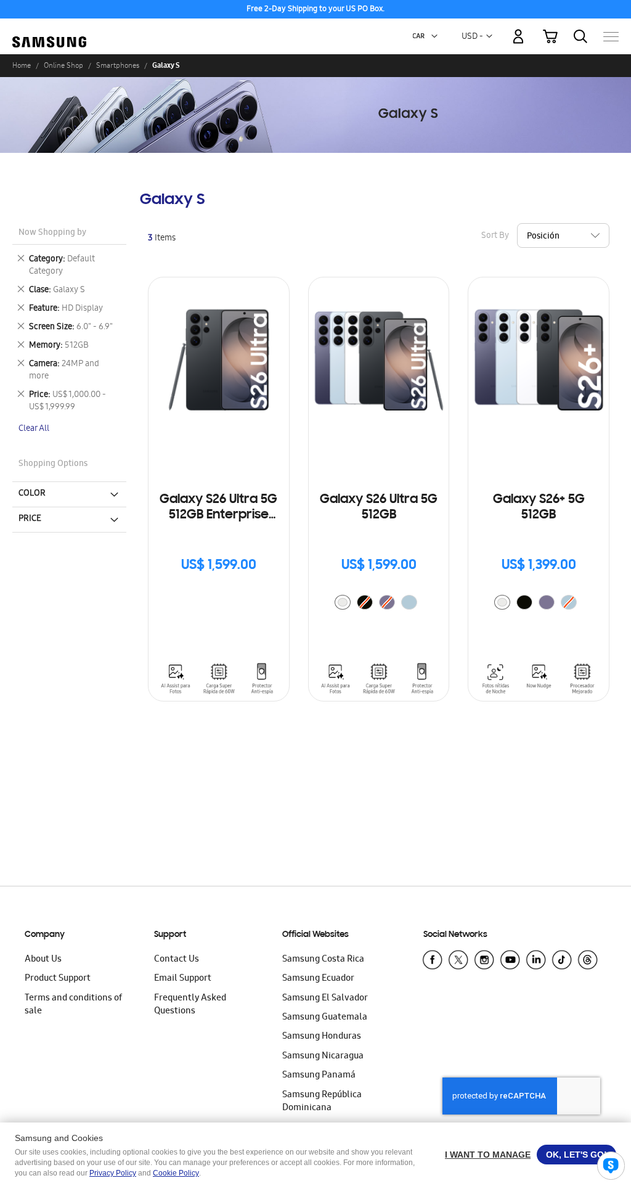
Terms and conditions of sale (73, 1005)
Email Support (182, 978)
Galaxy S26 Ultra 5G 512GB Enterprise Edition (218, 508)
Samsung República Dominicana (322, 1102)
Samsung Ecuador (318, 978)
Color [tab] (32, 494)
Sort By (495, 236)
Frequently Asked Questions (190, 1005)
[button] (434, 36)
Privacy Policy (112, 1173)
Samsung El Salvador (325, 998)
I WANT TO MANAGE (488, 1154)
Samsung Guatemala (324, 1017)
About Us (43, 959)
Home (21, 65)
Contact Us (176, 959)
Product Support (58, 978)
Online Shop (63, 65)
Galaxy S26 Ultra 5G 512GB (379, 507)
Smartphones (117, 65)
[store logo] (49, 29)
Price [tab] (29, 519)
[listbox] (379, 604)
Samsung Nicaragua (323, 1056)
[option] (343, 602)
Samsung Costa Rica (323, 959)
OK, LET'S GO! (576, 1154)
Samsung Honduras (321, 1036)
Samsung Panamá (319, 1075)
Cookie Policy (176, 1173)
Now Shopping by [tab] (52, 233)
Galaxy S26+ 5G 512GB (539, 507)
